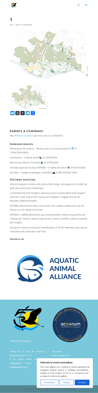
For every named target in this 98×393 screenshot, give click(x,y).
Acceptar (82, 382)
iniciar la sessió (25, 135)
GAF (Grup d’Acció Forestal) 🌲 (26, 162)
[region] (65, 373)
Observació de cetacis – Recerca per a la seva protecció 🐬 (42, 148)
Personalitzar (49, 382)
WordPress (70, 389)
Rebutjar (66, 382)
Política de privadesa (20, 340)
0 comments (27, 24)
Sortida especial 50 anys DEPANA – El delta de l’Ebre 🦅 (40, 167)
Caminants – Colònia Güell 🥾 (26, 157)
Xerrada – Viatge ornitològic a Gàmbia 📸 (32, 172)
